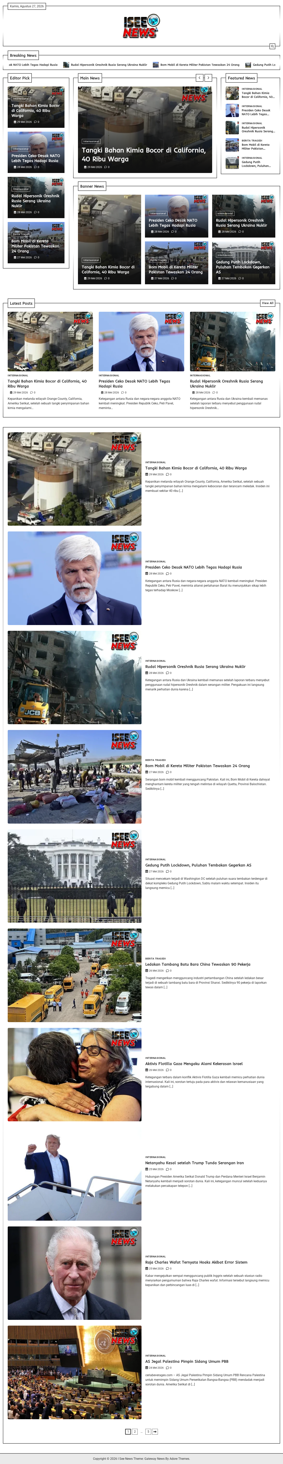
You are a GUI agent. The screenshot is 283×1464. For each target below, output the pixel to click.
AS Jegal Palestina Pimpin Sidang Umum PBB (187, 1361)
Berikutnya (155, 1432)
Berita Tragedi (21, 234)
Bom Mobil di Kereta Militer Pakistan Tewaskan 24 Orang (131, 65)
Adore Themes (179, 1459)
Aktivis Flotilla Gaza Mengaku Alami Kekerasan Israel (194, 1063)
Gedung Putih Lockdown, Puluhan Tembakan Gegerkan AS (224, 65)
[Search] (272, 46)
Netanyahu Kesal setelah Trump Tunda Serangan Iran (194, 1162)
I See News (125, 1459)
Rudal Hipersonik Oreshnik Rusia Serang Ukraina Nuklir (40, 65)
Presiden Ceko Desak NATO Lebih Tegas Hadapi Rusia (36, 158)
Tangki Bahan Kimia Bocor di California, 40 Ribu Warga (36, 110)
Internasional (21, 98)
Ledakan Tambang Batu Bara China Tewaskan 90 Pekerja (197, 964)
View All (267, 303)
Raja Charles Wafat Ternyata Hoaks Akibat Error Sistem (196, 1262)
